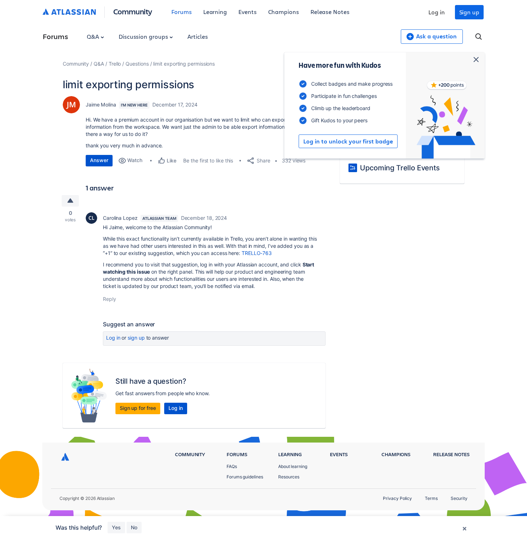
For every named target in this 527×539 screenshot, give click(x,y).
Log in (436, 12)
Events (247, 11)
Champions (283, 11)
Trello (115, 64)
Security (459, 498)
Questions (136, 64)
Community (132, 11)
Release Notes (330, 11)
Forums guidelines (245, 476)
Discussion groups (144, 36)
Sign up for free (138, 408)
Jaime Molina (101, 104)
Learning (215, 11)
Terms (431, 498)
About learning (292, 466)
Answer (99, 160)
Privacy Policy (397, 498)
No (134, 527)
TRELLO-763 (257, 253)
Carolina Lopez (120, 218)
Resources (288, 476)
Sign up (469, 12)
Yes (116, 527)
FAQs (232, 466)
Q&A (93, 36)
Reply (109, 299)
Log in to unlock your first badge (348, 141)
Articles (197, 36)
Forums (181, 11)
